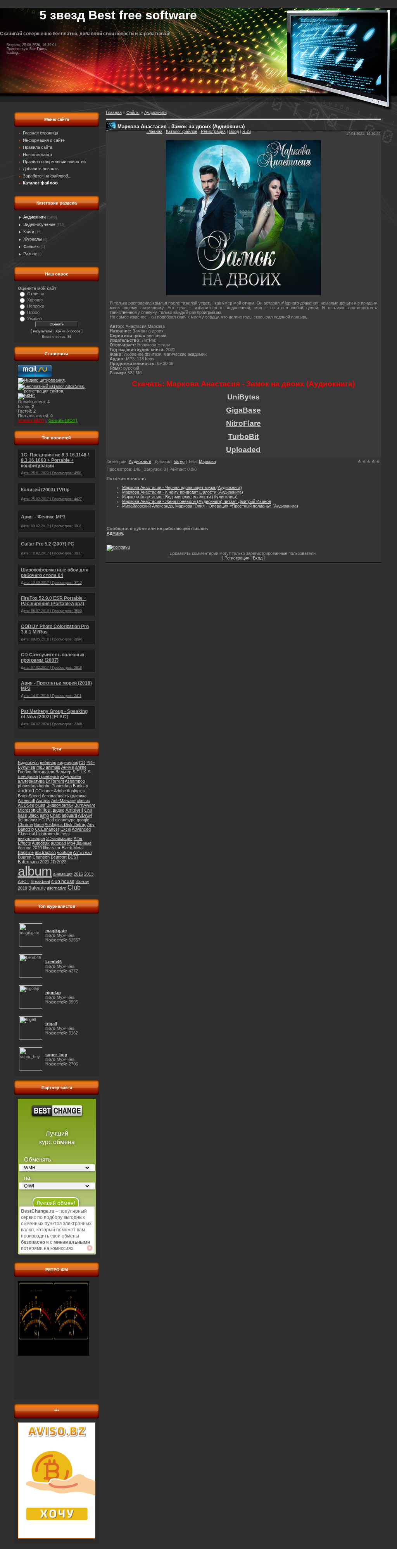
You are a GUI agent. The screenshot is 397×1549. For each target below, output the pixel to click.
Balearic (37, 888)
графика (78, 795)
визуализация (31, 838)
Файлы (133, 112)
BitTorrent (55, 781)
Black (33, 815)
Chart (55, 815)
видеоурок (67, 762)
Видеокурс (28, 762)
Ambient (74, 810)
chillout (44, 810)
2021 (44, 861)
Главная (154, 131)
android (26, 790)
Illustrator (51, 847)
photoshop (28, 785)
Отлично (35, 293)
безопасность (55, 795)
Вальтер (63, 771)
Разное (30, 253)
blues (40, 805)
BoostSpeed (29, 795)
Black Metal (72, 847)
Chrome (25, 824)
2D (53, 861)
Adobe (60, 790)
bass (22, 815)
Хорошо (35, 300)
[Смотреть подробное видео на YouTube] (89, 1248)
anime (80, 767)
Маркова (207, 461)
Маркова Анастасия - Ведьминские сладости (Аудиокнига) (180, 496)
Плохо (33, 312)
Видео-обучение (39, 224)
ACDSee (26, 805)
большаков (43, 771)
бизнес (24, 847)
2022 (61, 861)
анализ (30, 820)
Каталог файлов (181, 131)
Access (62, 833)
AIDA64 (85, 815)
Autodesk (41, 843)
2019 (22, 888)
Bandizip (26, 829)
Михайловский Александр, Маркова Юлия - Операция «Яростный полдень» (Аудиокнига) (210, 506)
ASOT (23, 881)
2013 (88, 874)
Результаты (42, 331)
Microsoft (26, 810)
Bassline (26, 852)
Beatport (59, 857)
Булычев (26, 767)
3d (20, 820)
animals (53, 767)
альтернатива (31, 781)
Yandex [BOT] (32, 420)
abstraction (45, 852)
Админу (115, 533)
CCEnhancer (47, 829)
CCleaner (44, 790)
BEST (73, 857)
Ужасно (34, 318)
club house (62, 881)
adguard (69, 815)
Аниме (67, 767)
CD (82, 762)
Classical (26, 833)
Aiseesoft (26, 800)
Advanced (81, 829)
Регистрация (213, 131)
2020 (37, 847)
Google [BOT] (62, 420)
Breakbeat (40, 881)
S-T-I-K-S (81, 771)
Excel (65, 829)
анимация (62, 874)
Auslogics (76, 790)
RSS (246, 131)
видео (58, 810)
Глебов (24, 771)
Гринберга (49, 776)
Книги (28, 231)
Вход (234, 131)
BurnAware (84, 805)
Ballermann (28, 861)
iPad (50, 820)
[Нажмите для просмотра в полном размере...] (243, 293)
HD (41, 820)
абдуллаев (70, 776)
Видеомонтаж (60, 805)
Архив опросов (67, 331)
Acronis (43, 800)
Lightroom (45, 833)
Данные (83, 843)
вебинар (48, 762)
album (35, 871)
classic (83, 800)
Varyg (179, 461)
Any (91, 824)
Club (74, 887)
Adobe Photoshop (55, 785)
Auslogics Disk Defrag (65, 824)
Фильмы (31, 246)
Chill (88, 810)
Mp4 (71, 843)
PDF (90, 762)
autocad (58, 843)
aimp (44, 815)
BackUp (80, 785)
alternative (56, 888)
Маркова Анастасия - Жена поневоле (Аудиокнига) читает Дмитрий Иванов (196, 501)
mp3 (40, 767)
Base (39, 824)
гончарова (28, 776)
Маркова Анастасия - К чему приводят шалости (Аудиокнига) (182, 492)
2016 (78, 874)
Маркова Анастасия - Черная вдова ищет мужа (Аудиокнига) (182, 487)
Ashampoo (75, 781)
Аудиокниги (34, 217)
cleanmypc (65, 820)
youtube (64, 852)
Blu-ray (82, 881)
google (83, 820)
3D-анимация (59, 838)
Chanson (41, 857)
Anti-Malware (63, 800)
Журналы (32, 239)
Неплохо (35, 306)
